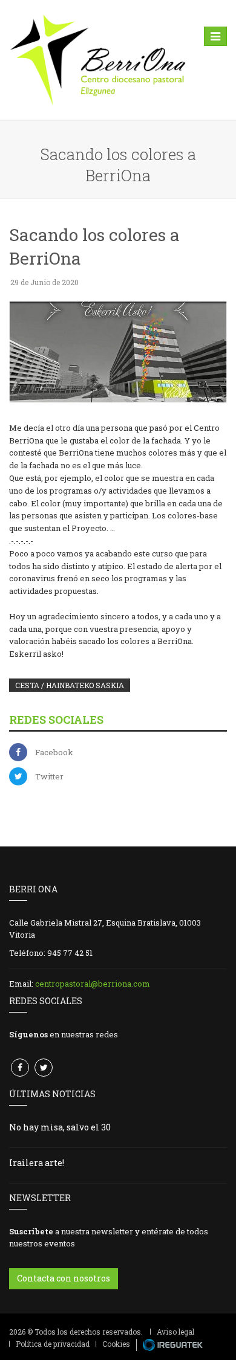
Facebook (54, 752)
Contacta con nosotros (63, 1278)
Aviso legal (175, 1331)
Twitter (49, 776)
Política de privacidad (53, 1344)
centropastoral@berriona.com (92, 983)
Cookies (116, 1344)
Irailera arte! (36, 1162)
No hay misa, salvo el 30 (60, 1127)
